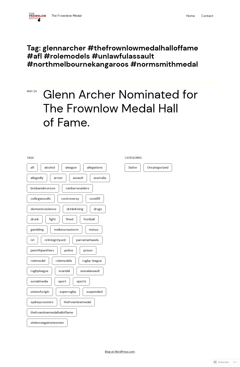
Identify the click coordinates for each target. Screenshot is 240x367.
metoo (94, 230)
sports (81, 281)
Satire (132, 167)
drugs (98, 209)
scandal (64, 271)
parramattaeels (87, 240)
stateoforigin (40, 292)
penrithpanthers (42, 250)
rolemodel (38, 261)
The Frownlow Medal (66, 16)
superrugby (68, 292)
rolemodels (64, 261)
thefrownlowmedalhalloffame (52, 312)
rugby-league (92, 261)
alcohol (49, 167)
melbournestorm (66, 230)
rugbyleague (39, 271)
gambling (37, 230)
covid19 (94, 199)
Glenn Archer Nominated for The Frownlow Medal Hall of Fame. (120, 108)
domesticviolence (43, 209)
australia (100, 178)
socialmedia (39, 281)
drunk (35, 219)
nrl (32, 240)
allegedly (37, 178)
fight (52, 219)
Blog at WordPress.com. (120, 351)
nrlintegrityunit (55, 240)
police (68, 250)
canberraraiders (77, 188)
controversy (70, 199)
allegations (95, 167)
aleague (71, 167)
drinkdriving (75, 209)
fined (69, 219)
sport (62, 281)
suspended (94, 292)
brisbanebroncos (43, 188)
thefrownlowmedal (77, 302)
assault (78, 178)
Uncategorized (157, 167)
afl (32, 167)
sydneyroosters (42, 302)
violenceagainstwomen (47, 323)
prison (88, 250)
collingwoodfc (41, 199)
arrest (58, 178)
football (89, 219)
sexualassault (90, 271)
